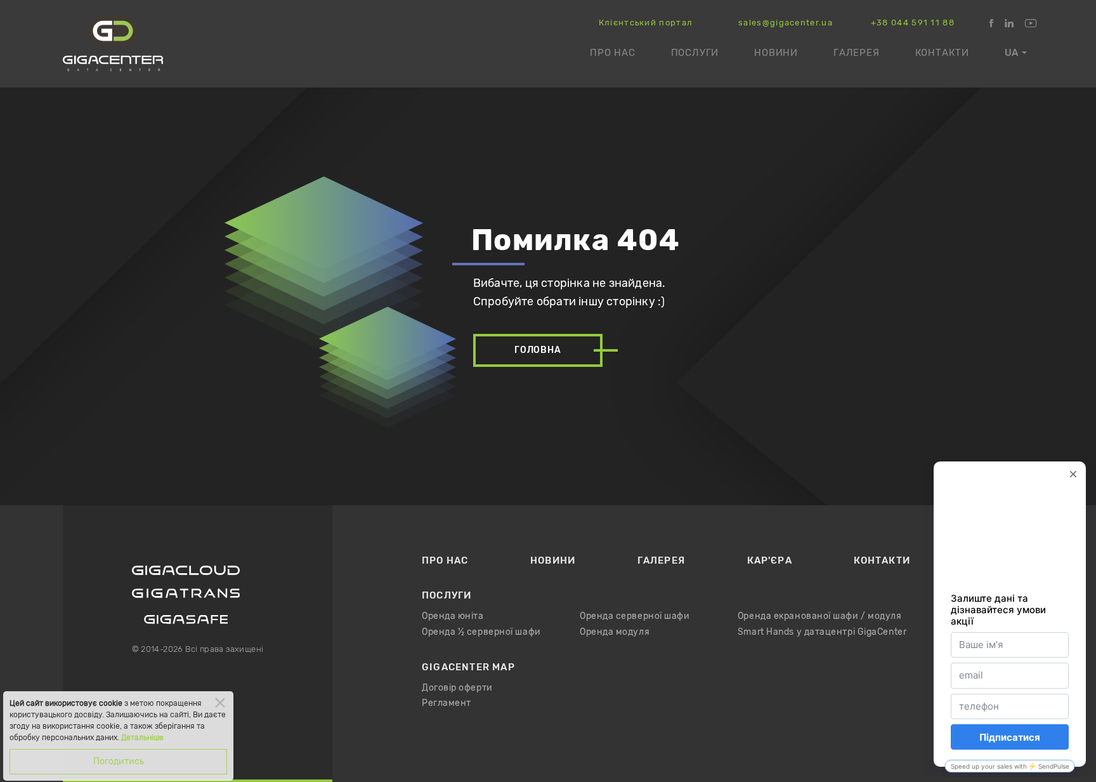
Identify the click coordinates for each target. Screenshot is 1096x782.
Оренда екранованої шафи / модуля (820, 616)
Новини (776, 52)
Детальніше (142, 737)
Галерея (856, 52)
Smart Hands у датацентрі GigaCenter (822, 632)
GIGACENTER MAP (468, 667)
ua (1011, 52)
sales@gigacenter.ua (785, 23)
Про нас (613, 52)
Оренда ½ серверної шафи (481, 632)
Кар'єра (769, 560)
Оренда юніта (453, 616)
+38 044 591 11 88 (913, 23)
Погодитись (118, 761)
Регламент (446, 703)
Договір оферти (457, 688)
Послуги (695, 52)
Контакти (942, 52)
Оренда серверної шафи (635, 616)
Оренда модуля (614, 632)
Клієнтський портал (646, 23)
